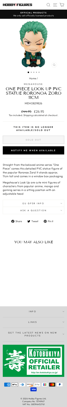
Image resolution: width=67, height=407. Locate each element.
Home (32, 78)
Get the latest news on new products (32, 334)
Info (33, 311)
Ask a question (33, 210)
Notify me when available (33, 150)
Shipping (28, 115)
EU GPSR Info (34, 203)
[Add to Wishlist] (7, 253)
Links (32, 322)
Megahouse (33, 84)
